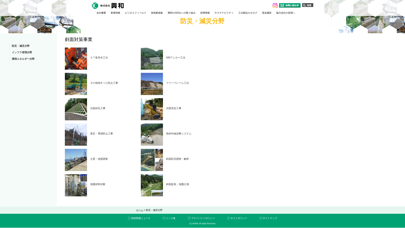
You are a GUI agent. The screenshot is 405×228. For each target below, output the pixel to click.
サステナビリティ (224, 12)
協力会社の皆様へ (285, 12)
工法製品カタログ (247, 12)
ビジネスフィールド (135, 12)
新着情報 (115, 12)
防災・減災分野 (21, 45)
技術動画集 (157, 12)
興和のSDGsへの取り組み (182, 12)
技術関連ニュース (140, 218)
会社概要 (101, 12)
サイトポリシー (239, 218)
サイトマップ (270, 218)
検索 (309, 5)
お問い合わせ (290, 5)
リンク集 (170, 218)
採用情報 (205, 12)
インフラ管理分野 (22, 52)
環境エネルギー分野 (23, 58)
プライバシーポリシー (203, 218)
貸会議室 (266, 12)
